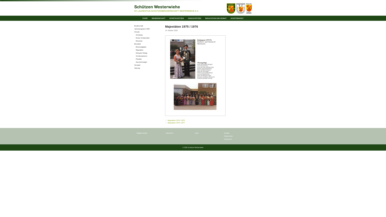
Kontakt (226, 133)
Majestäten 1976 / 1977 (176, 123)
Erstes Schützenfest (143, 38)
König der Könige (141, 53)
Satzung (137, 68)
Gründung (139, 35)
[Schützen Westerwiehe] (166, 8)
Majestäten (139, 50)
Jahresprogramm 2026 (142, 29)
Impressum (228, 139)
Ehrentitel (137, 44)
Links (197, 133)
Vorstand (137, 65)
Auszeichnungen (141, 62)
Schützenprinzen (141, 56)
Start (145, 18)
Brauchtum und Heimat (216, 18)
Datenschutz (228, 136)
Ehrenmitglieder (141, 47)
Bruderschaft (158, 18)
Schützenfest (237, 18)
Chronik (137, 32)
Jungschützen (194, 18)
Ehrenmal (139, 41)
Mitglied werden (142, 133)
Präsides (139, 59)
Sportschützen (176, 18)
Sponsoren (169, 133)
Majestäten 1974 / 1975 (176, 120)
